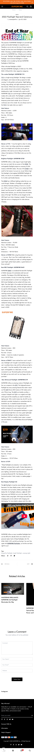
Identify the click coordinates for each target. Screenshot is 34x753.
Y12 (2, 77)
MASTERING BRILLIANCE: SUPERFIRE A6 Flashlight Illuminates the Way (10, 599)
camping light (26, 553)
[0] (21, 750)
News (20, 10)
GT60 (26, 164)
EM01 (9, 271)
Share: (3, 556)
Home (13, 10)
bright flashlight (17, 553)
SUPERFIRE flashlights (13, 543)
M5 (5, 485)
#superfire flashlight (6, 553)
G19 (16, 385)
